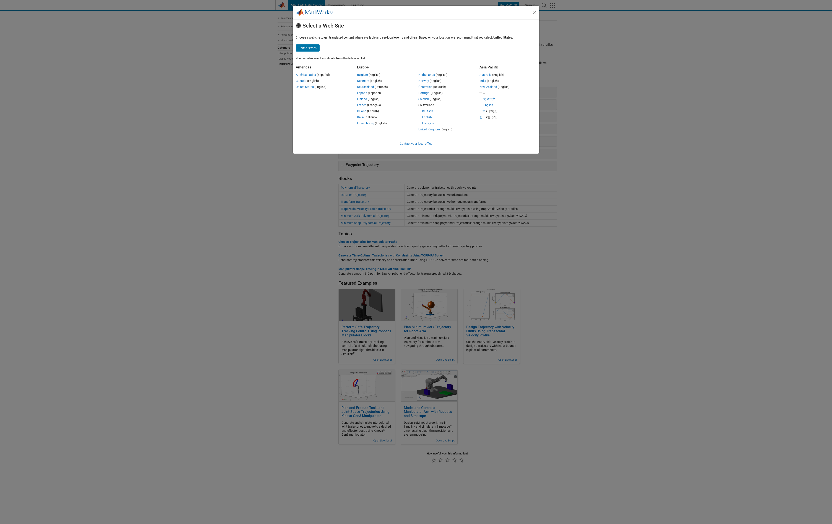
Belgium (362, 74)
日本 (482, 111)
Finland (362, 99)
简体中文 (489, 99)
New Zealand (488, 87)
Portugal (424, 93)
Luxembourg (365, 123)
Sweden (423, 99)
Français (428, 123)
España (362, 93)
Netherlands (426, 74)
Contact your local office (416, 143)
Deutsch (427, 111)
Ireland (361, 111)
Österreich (425, 87)
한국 (482, 117)
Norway (423, 81)
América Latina (306, 74)
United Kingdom (429, 129)
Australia (485, 74)
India (482, 81)
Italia (360, 117)
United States (305, 87)
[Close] (535, 12)
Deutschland (365, 87)
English (427, 117)
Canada (301, 81)
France (361, 105)
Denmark (363, 81)
